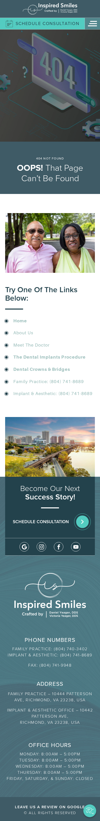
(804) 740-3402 (70, 649)
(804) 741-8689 (66, 381)
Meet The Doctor (31, 345)
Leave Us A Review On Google (50, 807)
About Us (23, 332)
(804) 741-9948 (55, 665)
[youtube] (76, 547)
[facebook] (58, 547)
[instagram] (41, 547)
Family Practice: (31, 381)
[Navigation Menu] (92, 23)
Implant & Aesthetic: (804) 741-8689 (53, 393)
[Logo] (50, 9)
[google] (24, 547)
